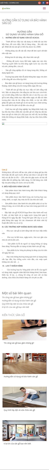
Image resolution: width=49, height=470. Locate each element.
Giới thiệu (4, 3)
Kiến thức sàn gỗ (13, 315)
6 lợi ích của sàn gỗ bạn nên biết (15, 307)
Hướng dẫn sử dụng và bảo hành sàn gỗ (19, 300)
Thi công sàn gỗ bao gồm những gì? (17, 297)
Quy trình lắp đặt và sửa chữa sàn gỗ (17, 304)
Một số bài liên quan (16, 293)
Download (14, 3)
